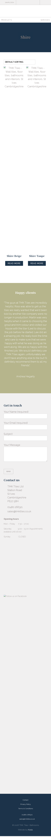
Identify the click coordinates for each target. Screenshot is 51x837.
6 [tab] (29, 334)
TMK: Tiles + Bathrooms (25, 11)
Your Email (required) (16, 375)
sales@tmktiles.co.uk (19, 464)
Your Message (12, 398)
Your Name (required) (16, 364)
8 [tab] (35, 334)
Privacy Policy (25, 757)
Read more (14, 263)
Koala (30, 783)
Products (6, 20)
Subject (8, 387)
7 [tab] (32, 334)
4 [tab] (22, 334)
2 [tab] (16, 334)
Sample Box (9, 2)
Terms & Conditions (25, 761)
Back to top (45, 831)
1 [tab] (13, 334)
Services (45, 20)
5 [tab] (25, 334)
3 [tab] (19, 334)
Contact (25, 753)
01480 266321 (15, 460)
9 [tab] (38, 334)
